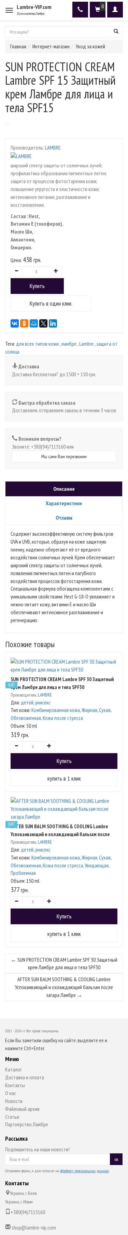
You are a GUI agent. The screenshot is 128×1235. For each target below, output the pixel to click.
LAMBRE (53, 147)
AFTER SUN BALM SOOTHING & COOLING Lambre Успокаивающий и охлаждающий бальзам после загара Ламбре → (64, 987)
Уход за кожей (90, 46)
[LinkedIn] (53, 323)
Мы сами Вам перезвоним (64, 456)
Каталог (13, 1069)
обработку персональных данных (84, 1170)
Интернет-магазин (51, 46)
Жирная (89, 709)
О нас (10, 1093)
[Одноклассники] (24, 323)
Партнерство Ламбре (26, 1124)
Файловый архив (22, 1108)
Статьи (12, 1116)
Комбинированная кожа (55, 709)
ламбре (68, 343)
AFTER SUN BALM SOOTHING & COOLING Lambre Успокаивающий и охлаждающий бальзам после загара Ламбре (60, 834)
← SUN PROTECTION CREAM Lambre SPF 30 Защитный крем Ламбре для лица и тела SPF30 (64, 963)
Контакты (15, 1085)
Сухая (105, 709)
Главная (18, 46)
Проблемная (23, 872)
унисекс (43, 702)
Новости (14, 1100)
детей (27, 702)
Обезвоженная (26, 717)
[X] (43, 323)
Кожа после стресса (63, 717)
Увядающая (97, 865)
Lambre (86, 343)
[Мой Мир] (34, 323)
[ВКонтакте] (15, 323)
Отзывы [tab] (64, 517)
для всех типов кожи (37, 343)
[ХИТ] (64, 666)
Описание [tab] (64, 488)
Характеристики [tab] (64, 503)
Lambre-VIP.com (34, 6)
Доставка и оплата (24, 1077)
